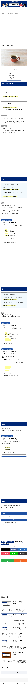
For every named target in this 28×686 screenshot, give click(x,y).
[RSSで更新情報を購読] (20, 560)
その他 (10, 78)
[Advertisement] (14, 29)
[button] (22, 553)
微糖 (21, 541)
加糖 (8, 543)
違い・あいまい (10, 541)
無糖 (10, 73)
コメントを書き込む (14, 672)
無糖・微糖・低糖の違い (14, 71)
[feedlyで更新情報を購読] (7, 560)
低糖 (4, 543)
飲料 (4, 541)
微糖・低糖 (11, 75)
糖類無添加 (11, 77)
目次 (12, 69)
